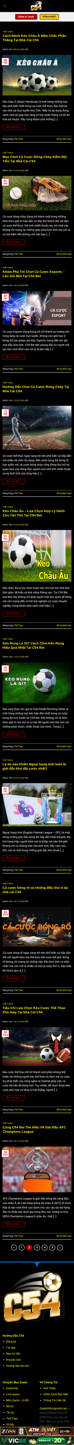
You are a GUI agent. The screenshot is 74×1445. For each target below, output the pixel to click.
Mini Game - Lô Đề (17, 1400)
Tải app (10, 1347)
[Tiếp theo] (60, 1248)
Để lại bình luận (64, 139)
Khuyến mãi (13, 1359)
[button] (5, 6)
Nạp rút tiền (13, 1353)
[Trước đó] (14, 1248)
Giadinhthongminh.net (53, 1408)
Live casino (13, 1394)
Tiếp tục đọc (13, 127)
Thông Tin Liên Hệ (54, 1400)
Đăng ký (11, 1341)
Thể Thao (8, 32)
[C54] (37, 6)
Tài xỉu (10, 1412)
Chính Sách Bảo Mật (55, 1394)
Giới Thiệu (49, 1388)
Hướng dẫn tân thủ (17, 1365)
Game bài (12, 1388)
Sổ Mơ (10, 1424)
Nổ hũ (9, 1406)
